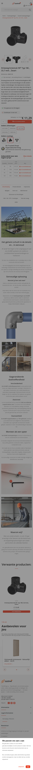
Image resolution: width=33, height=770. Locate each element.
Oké (28, 767)
